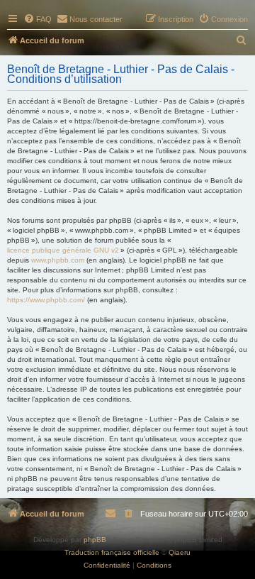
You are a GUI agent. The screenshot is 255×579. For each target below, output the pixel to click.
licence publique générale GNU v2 (63, 250)
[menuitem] (37, 19)
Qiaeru (180, 552)
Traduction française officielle (111, 552)
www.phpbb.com (57, 260)
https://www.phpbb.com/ (46, 300)
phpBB (95, 540)
